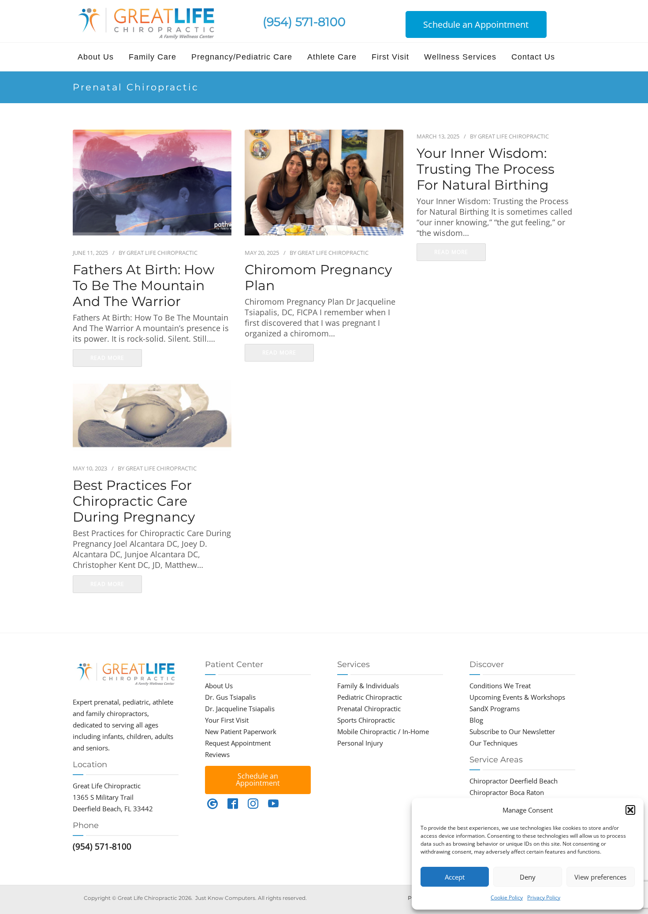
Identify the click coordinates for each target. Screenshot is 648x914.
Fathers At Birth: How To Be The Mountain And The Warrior (143, 286)
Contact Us (533, 56)
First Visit (390, 56)
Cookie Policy (507, 897)
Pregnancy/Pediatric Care (241, 56)
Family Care (152, 56)
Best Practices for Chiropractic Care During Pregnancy (134, 501)
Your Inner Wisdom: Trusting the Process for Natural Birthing (486, 169)
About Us (96, 56)
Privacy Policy (543, 897)
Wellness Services (460, 56)
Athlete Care (332, 56)
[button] (630, 810)
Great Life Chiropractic (162, 253)
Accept (455, 877)
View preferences (600, 877)
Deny (528, 877)
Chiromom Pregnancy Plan (318, 278)
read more (107, 358)
